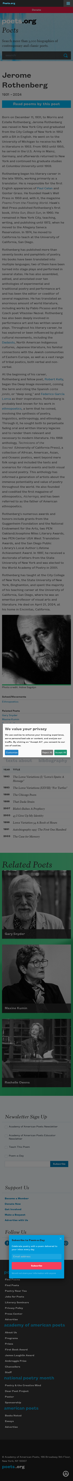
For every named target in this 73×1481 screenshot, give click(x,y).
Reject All (47, 752)
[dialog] (36, 740)
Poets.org (9, 3)
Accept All (60, 752)
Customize (11, 752)
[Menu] (68, 3)
